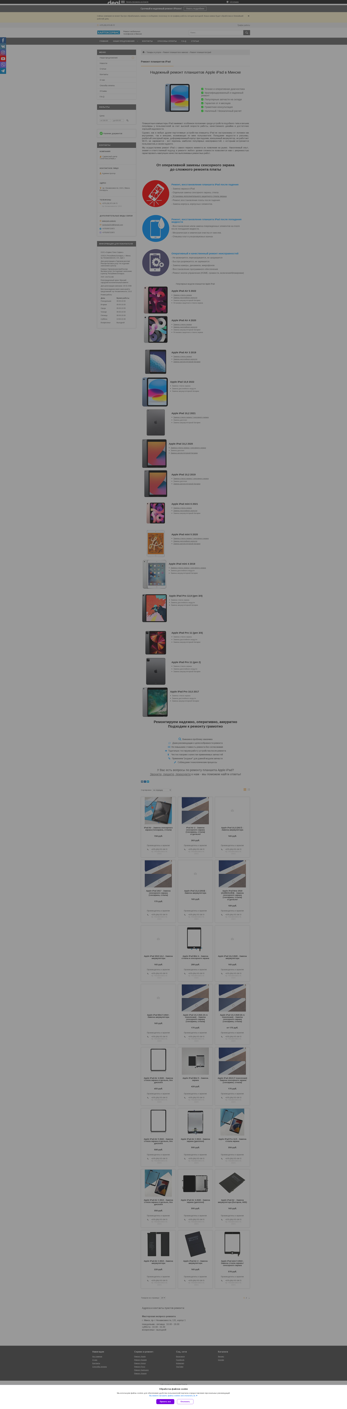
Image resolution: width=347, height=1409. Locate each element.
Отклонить (185, 1402)
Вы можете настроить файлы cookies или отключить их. (172, 1396)
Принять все (165, 1402)
